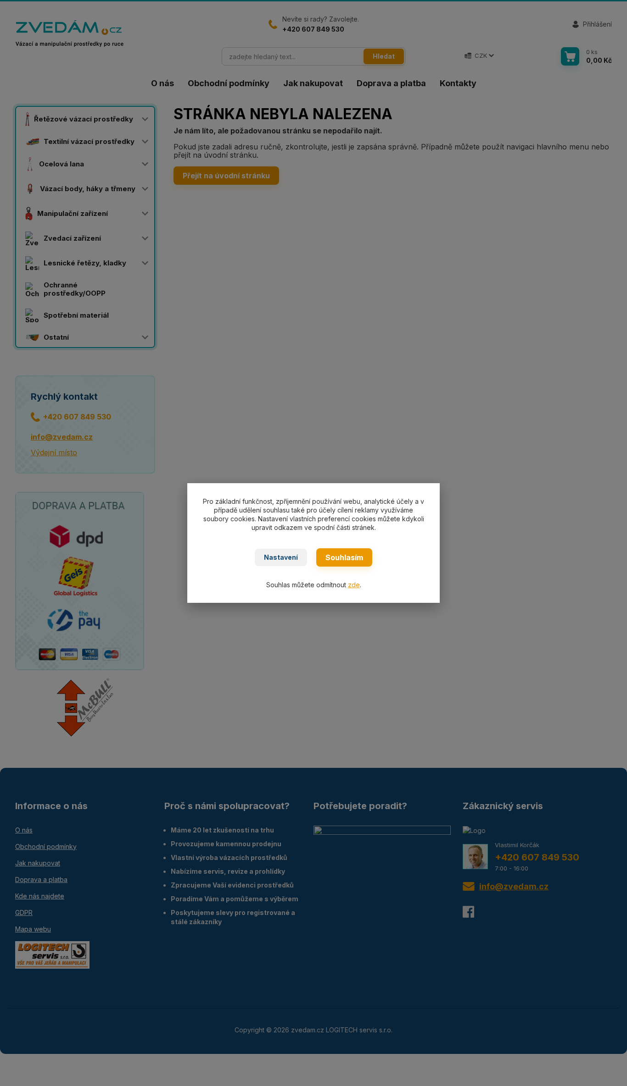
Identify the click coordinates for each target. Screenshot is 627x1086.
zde (354, 585)
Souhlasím (344, 557)
